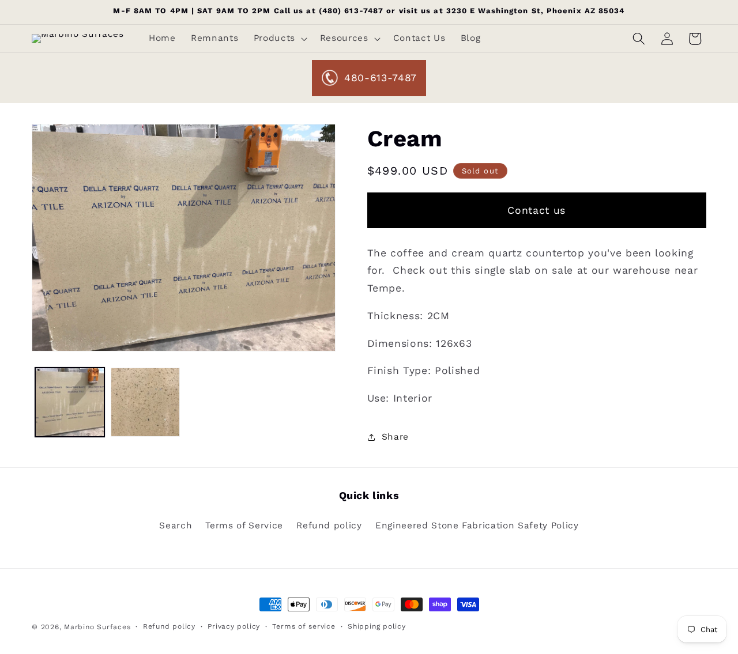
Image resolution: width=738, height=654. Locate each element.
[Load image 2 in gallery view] (145, 402)
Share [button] (395, 437)
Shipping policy (377, 626)
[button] (279, 38)
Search (175, 525)
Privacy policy (234, 626)
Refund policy (329, 525)
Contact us (536, 210)
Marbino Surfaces (97, 627)
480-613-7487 (380, 78)
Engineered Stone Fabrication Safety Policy (477, 525)
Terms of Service (244, 525)
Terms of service (303, 626)
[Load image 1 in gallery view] (69, 402)
